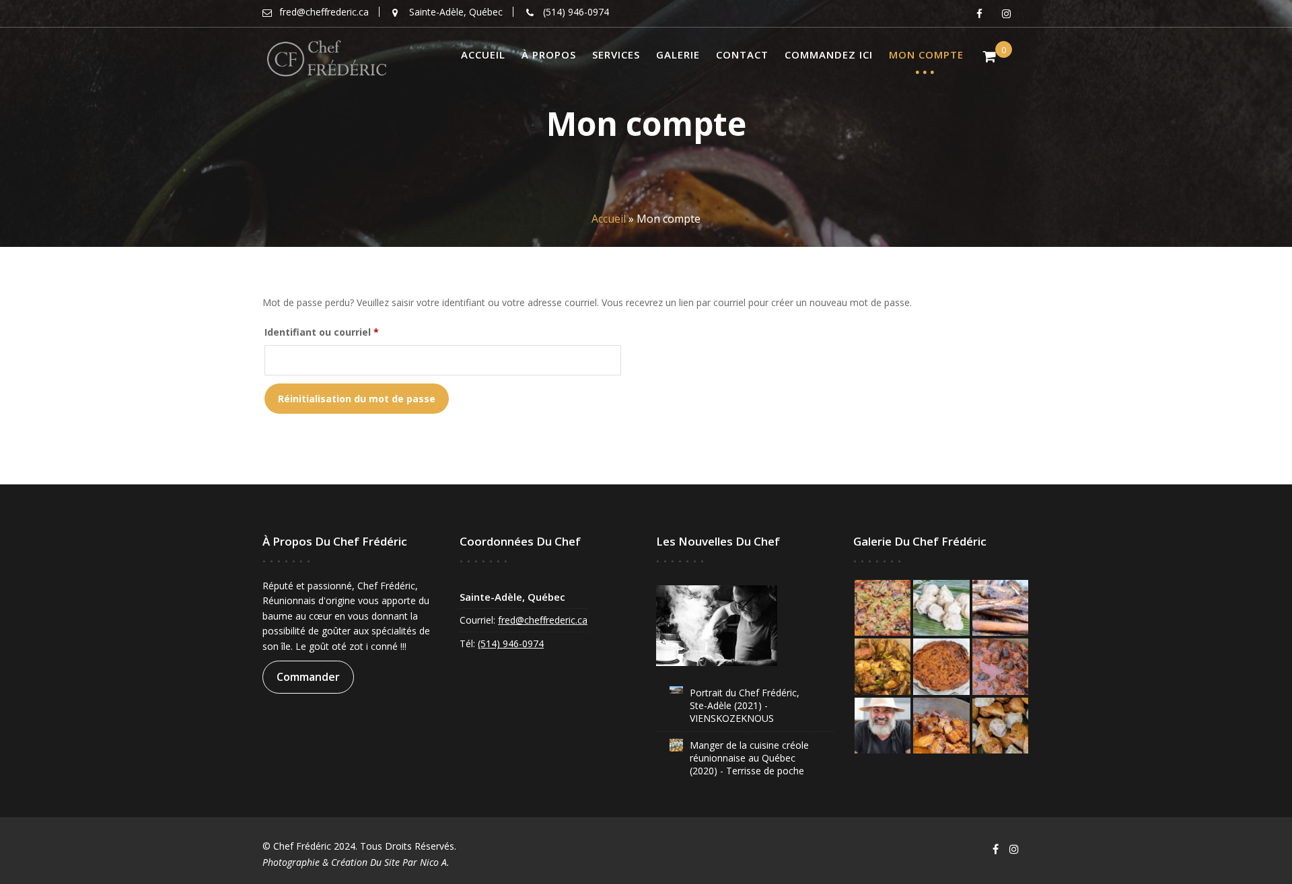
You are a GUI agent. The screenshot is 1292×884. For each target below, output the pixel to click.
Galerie (678, 54)
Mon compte (926, 54)
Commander (308, 676)
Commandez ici (829, 54)
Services (616, 54)
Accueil (483, 54)
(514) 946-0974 (511, 643)
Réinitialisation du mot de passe (356, 398)
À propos (549, 54)
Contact (742, 54)
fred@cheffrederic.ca (542, 620)
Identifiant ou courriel (348, 331)
